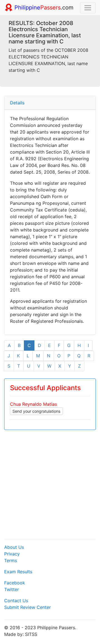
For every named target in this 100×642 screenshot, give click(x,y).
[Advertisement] (50, 484)
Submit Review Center (27, 607)
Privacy (12, 554)
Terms (10, 560)
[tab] (50, 103)
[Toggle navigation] (88, 7)
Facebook (14, 583)
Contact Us (16, 600)
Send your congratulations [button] (36, 411)
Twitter (11, 589)
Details (17, 102)
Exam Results (18, 571)
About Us (14, 547)
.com (43, 7)
